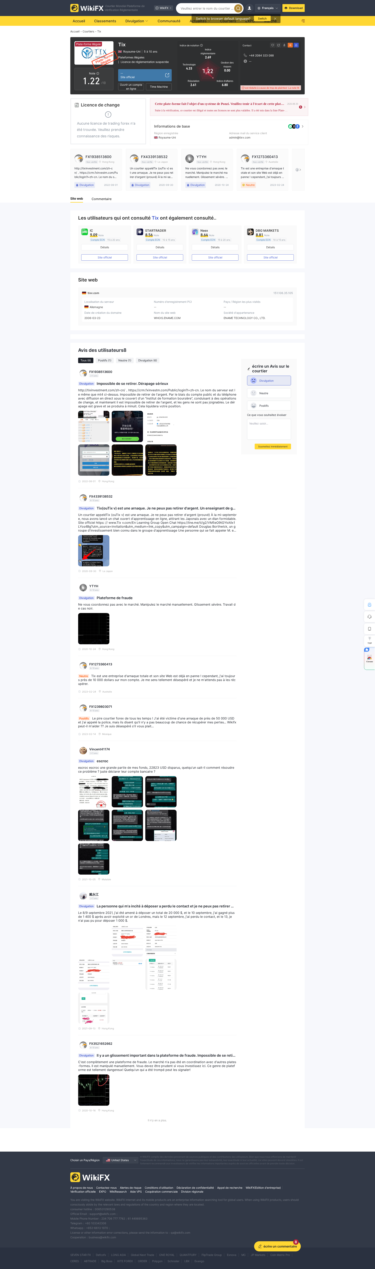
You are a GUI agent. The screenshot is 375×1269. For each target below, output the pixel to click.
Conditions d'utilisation (159, 1187)
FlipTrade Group (212, 1254)
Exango (199, 1261)
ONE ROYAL (167, 1254)
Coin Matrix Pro (280, 1254)
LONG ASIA (118, 1254)
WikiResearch (118, 1191)
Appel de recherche (229, 1187)
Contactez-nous (106, 1187)
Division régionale (192, 1191)
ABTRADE (90, 1261)
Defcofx (101, 1254)
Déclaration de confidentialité (195, 1187)
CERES (74, 1261)
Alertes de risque (130, 1187)
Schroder (173, 1261)
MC (243, 1254)
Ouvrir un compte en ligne (131, 86)
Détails (104, 247)
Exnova (231, 1254)
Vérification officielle (83, 1191)
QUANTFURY (188, 1254)
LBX (186, 1261)
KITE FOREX (125, 1261)
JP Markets (258, 1254)
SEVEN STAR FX (80, 1254)
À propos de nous (81, 1187)
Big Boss (106, 1261)
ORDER (142, 1261)
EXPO (102, 1191)
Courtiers (88, 31)
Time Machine (159, 86)
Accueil (74, 31)
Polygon (157, 1261)
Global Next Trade (142, 1254)
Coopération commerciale (161, 1191)
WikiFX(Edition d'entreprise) (263, 1187)
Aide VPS (136, 1191)
